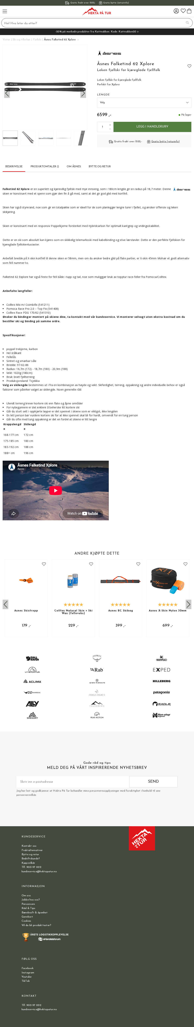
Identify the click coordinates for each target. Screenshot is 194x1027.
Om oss (26, 895)
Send (153, 782)
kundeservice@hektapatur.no (39, 871)
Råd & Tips (28, 908)
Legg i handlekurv (152, 126)
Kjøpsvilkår (28, 863)
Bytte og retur (30, 854)
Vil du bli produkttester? (36, 925)
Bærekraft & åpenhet (35, 912)
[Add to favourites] (189, 66)
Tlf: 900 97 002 (31, 867)
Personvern (28, 904)
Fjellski (37, 39)
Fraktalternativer (32, 850)
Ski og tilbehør (21, 39)
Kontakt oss (29, 846)
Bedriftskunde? (31, 858)
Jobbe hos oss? (31, 899)
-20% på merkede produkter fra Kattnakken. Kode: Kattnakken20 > (97, 31)
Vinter (6, 39)
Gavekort (27, 916)
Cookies (26, 921)
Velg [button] (102, 102)
